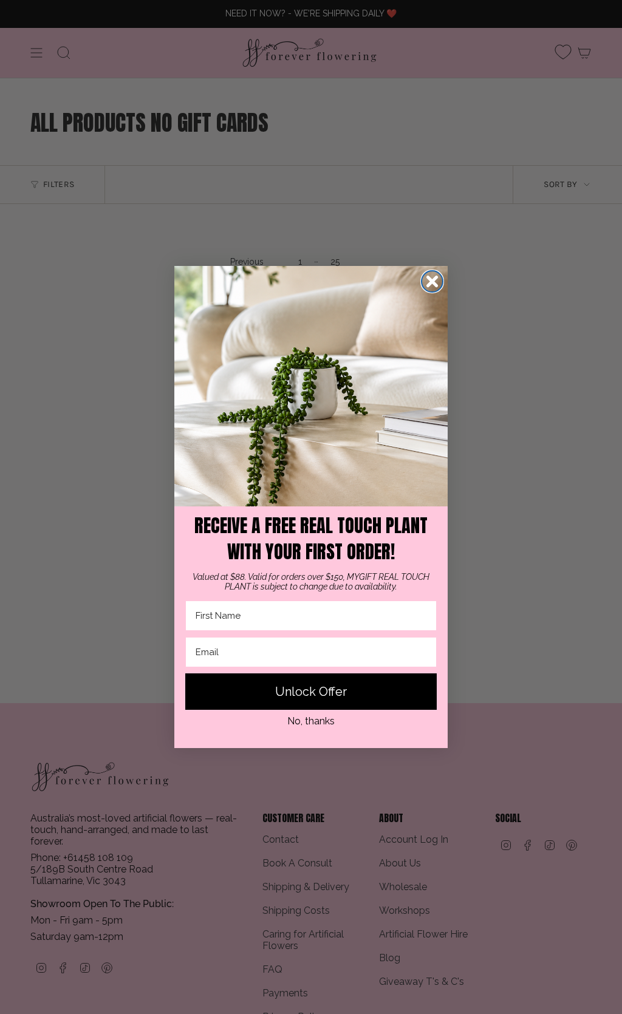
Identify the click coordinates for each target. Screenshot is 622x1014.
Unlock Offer (311, 691)
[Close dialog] (432, 281)
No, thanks (311, 721)
